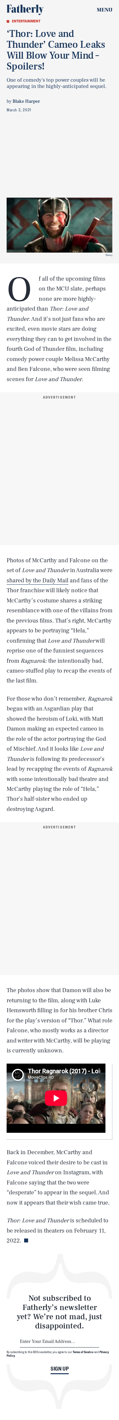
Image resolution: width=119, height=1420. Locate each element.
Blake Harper (26, 101)
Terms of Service (83, 1352)
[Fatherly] (25, 10)
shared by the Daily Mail (37, 580)
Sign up (60, 1368)
